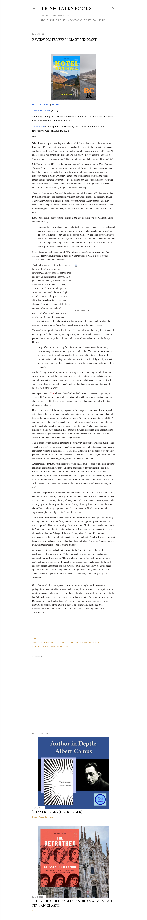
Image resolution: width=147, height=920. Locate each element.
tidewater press (62, 646)
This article (38, 126)
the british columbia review (43, 646)
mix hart (77, 642)
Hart (52, 393)
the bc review (94, 642)
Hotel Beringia (40, 104)
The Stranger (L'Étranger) (57, 811)
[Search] (113, 8)
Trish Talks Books (66, 8)
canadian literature (46, 642)
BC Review (90, 20)
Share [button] (34, 638)
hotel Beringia (67, 642)
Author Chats (58, 20)
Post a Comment (46, 817)
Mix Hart (56, 104)
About (44, 20)
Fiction (57, 642)
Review (85, 642)
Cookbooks (75, 20)
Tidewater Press (41, 110)
